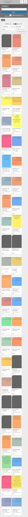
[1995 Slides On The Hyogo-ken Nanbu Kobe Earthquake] (6, 161)
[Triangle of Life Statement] (6, 401)
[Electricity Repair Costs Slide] (17, 141)
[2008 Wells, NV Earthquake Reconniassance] (17, 40)
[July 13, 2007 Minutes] (17, 401)
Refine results (22, 29)
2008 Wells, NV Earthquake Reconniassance (16, 50)
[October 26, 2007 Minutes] (6, 421)
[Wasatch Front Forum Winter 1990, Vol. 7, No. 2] (17, 241)
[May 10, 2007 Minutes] (6, 40)
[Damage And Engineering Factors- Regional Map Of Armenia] (6, 381)
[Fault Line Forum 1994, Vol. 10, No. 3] (6, 482)
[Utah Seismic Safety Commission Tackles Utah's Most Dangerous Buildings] (17, 381)
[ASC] (12, 27)
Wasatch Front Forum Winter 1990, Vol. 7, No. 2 (16, 250)
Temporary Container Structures (15, 270)
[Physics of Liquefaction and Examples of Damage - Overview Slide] (17, 361)
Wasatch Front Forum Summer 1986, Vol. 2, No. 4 (6, 250)
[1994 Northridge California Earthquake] (17, 80)
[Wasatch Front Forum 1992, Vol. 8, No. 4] (6, 141)
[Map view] (21, 24)
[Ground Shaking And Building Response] (17, 221)
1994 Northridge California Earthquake (16, 90)
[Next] (26, 31)
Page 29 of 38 (22, 31)
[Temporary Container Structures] (17, 261)
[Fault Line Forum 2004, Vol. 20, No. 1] (6, 281)
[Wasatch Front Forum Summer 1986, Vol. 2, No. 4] (6, 241)
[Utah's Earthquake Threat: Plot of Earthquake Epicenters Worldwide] (17, 462)
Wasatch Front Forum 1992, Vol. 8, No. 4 (6, 150)
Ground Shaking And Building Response (16, 230)
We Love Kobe (5, 269)
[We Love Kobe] (6, 261)
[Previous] (17, 31)
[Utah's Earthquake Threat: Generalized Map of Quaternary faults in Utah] (17, 121)
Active (3, 20)
